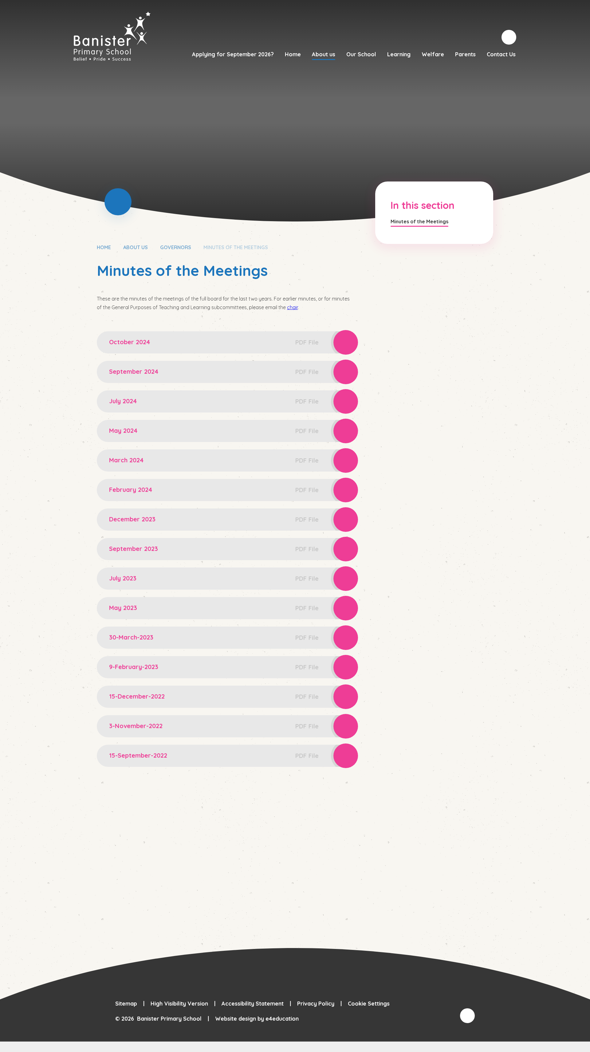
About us (135, 247)
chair (292, 307)
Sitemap (126, 1003)
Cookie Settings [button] (369, 1003)
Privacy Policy (315, 1003)
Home (104, 247)
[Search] (509, 37)
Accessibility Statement (253, 1003)
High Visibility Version (179, 1003)
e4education (282, 1018)
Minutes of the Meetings (235, 247)
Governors (175, 247)
